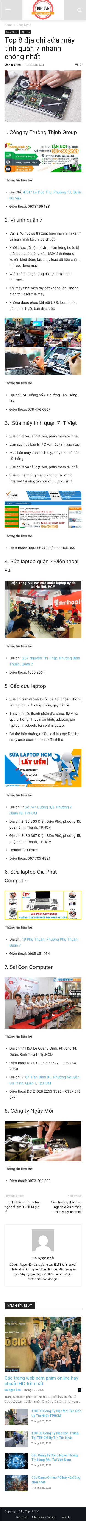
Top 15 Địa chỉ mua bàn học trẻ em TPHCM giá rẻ (23, 1207)
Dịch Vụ (26, 32)
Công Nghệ (24, 25)
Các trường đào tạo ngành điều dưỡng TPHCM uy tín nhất (66, 1207)
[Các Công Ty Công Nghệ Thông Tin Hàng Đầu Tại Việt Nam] (16, 1461)
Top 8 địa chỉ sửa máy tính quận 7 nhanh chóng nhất (40, 48)
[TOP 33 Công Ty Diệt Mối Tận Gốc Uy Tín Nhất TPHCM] (16, 1417)
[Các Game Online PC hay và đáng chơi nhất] (16, 1483)
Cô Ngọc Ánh (13, 64)
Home (8, 25)
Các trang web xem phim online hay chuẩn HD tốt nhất (41, 1380)
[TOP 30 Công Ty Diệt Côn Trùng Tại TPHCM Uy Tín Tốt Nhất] (16, 1439)
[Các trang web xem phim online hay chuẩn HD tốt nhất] (43, 1344)
